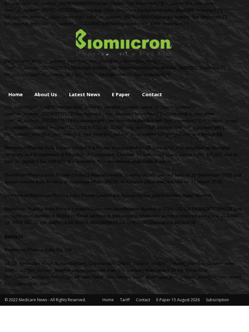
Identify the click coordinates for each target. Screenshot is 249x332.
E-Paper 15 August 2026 (178, 300)
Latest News (84, 94)
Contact (152, 94)
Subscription (217, 300)
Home (15, 94)
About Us (45, 94)
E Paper (121, 94)
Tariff (125, 300)
